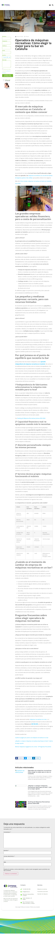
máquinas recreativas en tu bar (38, 719)
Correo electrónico (9, 856)
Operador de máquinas (42, 894)
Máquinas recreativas (42, 889)
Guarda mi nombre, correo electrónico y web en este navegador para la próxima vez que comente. (27, 870)
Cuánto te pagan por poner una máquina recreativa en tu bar (31, 737)
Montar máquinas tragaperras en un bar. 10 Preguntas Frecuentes (33, 746)
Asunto (4, 55)
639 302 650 (35, 724)
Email (3, 50)
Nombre (4, 36)
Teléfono (4, 45)
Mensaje (4, 59)
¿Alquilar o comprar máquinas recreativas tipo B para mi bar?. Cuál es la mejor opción (39, 787)
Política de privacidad (35, 907)
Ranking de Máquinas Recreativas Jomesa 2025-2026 (31, 418)
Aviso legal (17, 907)
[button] (49, 5)
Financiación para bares (42, 891)
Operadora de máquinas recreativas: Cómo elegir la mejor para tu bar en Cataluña (39, 772)
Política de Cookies (25, 907)
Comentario (7, 832)
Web (5, 862)
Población (4, 41)
